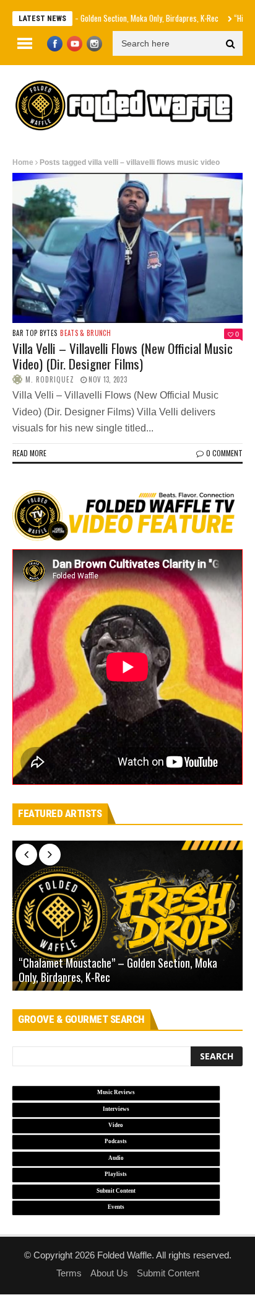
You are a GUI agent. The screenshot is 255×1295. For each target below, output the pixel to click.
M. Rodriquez (49, 379)
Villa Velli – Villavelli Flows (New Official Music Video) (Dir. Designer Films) (122, 355)
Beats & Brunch (85, 333)
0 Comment (224, 453)
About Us (109, 1273)
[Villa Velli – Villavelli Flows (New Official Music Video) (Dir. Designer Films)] (127, 248)
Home (22, 162)
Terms (69, 1273)
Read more (29, 453)
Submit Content (168, 1273)
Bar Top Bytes (34, 333)
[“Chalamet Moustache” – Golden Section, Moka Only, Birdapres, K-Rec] (127, 916)
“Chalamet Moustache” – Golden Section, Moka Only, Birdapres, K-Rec (118, 970)
